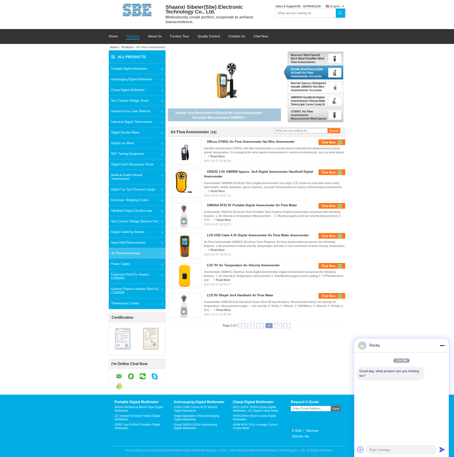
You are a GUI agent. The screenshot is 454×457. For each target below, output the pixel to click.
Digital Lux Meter (122, 143)
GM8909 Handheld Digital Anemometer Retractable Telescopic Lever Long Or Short (308, 101)
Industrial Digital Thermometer (131, 122)
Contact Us (236, 36)
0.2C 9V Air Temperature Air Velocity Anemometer (243, 265)
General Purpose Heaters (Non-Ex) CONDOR (135, 290)
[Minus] (442, 345)
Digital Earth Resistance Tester (132, 164)
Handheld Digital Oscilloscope (131, 210)
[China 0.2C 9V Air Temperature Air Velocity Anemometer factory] (184, 276)
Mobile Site (302, 436)
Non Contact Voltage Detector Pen (134, 221)
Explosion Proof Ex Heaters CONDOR (130, 276)
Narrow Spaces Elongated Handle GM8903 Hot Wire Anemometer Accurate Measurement (308, 87)
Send (335, 408)
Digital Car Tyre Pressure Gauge (133, 189)
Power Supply (120, 264)
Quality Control (209, 36)
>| (287, 325)
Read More (217, 156)
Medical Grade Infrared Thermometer (126, 177)
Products (133, 36)
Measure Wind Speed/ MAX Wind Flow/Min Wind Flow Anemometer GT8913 (307, 58)
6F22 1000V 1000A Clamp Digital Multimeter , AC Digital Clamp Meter (256, 408)
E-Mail (296, 430)
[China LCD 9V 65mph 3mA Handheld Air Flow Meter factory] (184, 306)
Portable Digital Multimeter (129, 68)
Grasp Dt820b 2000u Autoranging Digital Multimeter (195, 426)
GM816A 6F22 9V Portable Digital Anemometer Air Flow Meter (252, 205)
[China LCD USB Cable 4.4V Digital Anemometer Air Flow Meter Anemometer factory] (184, 246)
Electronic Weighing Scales (130, 200)
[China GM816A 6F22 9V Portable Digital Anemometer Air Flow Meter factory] (184, 216)
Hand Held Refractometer (128, 242)
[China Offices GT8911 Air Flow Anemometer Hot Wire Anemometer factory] (184, 152)
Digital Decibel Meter (125, 132)
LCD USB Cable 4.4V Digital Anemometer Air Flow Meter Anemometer (258, 235)
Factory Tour (179, 36)
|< (242, 325)
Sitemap (312, 430)
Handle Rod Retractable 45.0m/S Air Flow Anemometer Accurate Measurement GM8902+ (307, 73)
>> (278, 325)
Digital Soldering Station (127, 232)
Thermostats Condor (125, 303)
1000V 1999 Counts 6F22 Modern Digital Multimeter (196, 408)
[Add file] (360, 449)
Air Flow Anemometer (125, 253)
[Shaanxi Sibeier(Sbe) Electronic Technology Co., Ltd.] (137, 10)
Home (113, 36)
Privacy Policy (134, 450)
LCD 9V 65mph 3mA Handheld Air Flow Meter (240, 295)
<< (251, 325)
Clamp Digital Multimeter (128, 90)
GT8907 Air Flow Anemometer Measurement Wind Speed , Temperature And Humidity (308, 115)
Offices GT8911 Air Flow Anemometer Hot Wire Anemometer (251, 141)
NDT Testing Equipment (127, 153)
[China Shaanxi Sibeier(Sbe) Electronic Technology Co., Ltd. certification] (123, 338)
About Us (155, 36)
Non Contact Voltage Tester (130, 100)
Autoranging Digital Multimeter (131, 79)
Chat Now (260, 36)
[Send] (442, 449)
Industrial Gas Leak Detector (130, 111)
